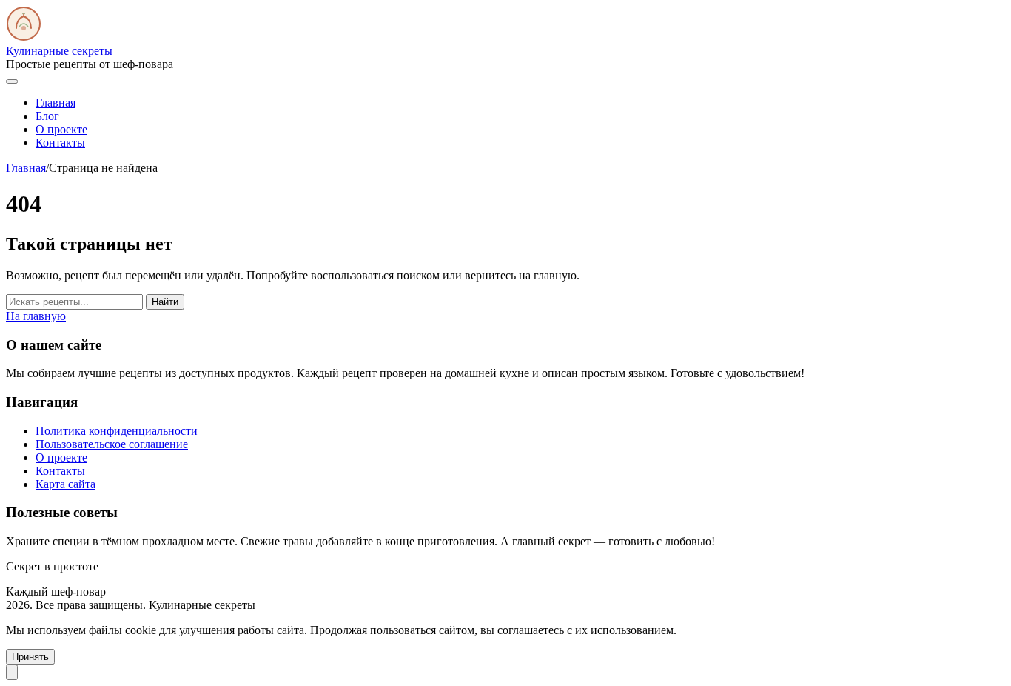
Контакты (60, 142)
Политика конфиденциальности (117, 430)
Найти (165, 301)
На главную (36, 316)
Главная (55, 102)
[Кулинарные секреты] (23, 37)
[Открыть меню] (12, 81)
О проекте (61, 129)
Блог (47, 116)
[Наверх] (12, 672)
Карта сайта (65, 484)
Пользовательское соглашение (112, 444)
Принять (30, 656)
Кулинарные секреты (59, 50)
